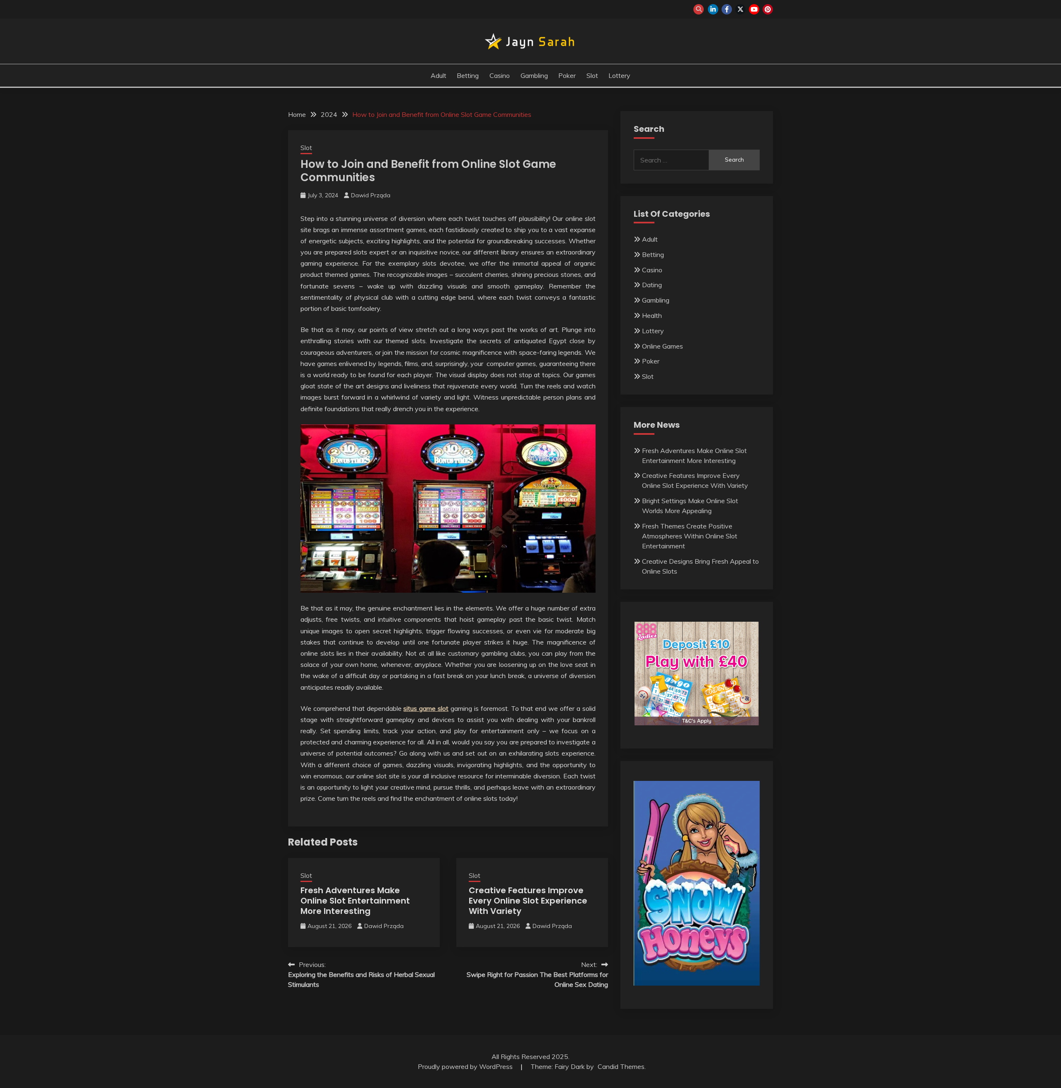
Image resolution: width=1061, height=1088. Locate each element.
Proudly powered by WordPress (466, 1066)
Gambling (534, 75)
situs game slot (425, 708)
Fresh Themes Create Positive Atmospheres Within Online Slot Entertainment (689, 536)
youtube (754, 9)
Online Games (662, 346)
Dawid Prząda (370, 195)
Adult (438, 75)
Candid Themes (621, 1066)
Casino (499, 75)
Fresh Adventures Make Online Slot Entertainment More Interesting (355, 900)
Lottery (619, 75)
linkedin (713, 9)
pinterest (768, 9)
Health (652, 315)
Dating (652, 285)
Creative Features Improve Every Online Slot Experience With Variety (528, 900)
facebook (727, 9)
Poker (567, 75)
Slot (592, 75)
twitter (740, 9)
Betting (468, 75)
